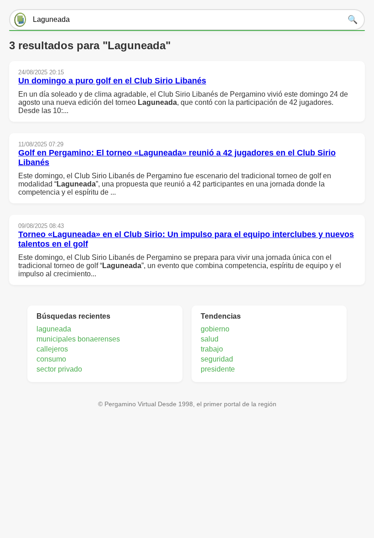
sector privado (59, 369)
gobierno (215, 329)
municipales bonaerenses (78, 339)
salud (209, 339)
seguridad (217, 359)
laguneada (53, 329)
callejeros (52, 349)
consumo (51, 359)
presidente (218, 369)
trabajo (212, 349)
